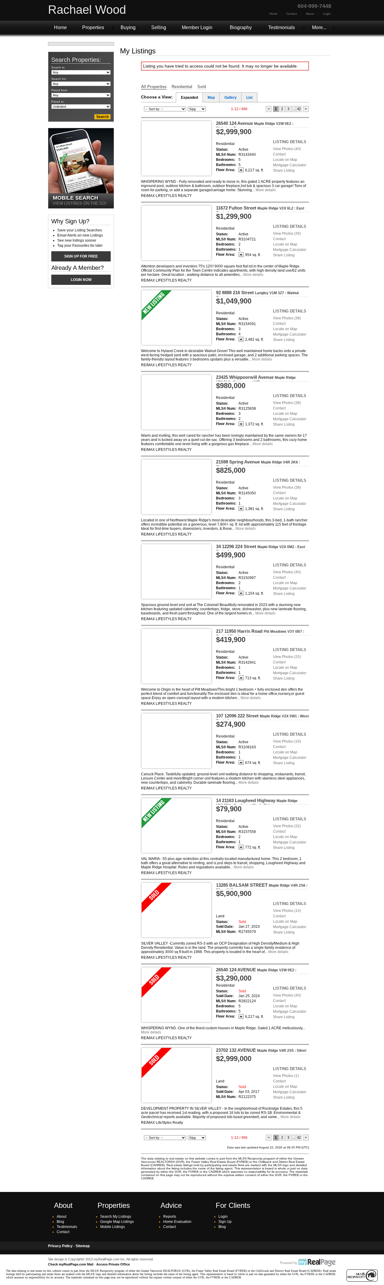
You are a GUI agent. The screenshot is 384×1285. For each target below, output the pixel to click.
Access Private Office (113, 1264)
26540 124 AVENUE (256, 972)
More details (266, 190)
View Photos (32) (287, 826)
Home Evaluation (177, 1222)
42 (299, 109)
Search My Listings (115, 1216)
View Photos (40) (287, 149)
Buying (128, 27)
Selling (158, 27)
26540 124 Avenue (254, 125)
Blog (60, 1222)
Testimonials (281, 27)
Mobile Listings (112, 1227)
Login (327, 13)
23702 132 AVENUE (261, 1052)
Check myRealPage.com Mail (70, 1264)
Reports (169, 1216)
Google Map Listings (117, 1222)
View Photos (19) (287, 741)
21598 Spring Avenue (258, 464)
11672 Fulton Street (260, 210)
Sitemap (83, 1246)
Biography (241, 27)
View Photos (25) (287, 657)
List (249, 97)
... (294, 109)
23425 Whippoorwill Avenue (256, 379)
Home (273, 13)
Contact (291, 13)
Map (211, 97)
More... (319, 27)
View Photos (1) (286, 1076)
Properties (93, 27)
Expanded (189, 97)
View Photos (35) (287, 233)
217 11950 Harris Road (260, 633)
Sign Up (225, 1222)
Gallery (230, 97)
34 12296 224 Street (260, 549)
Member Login (197, 27)
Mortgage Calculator (289, 165)
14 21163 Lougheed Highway (257, 802)
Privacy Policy (60, 1246)
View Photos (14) (287, 911)
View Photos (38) (287, 318)
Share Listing (284, 170)
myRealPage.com (308, 1263)
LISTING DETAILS (289, 142)
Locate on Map (285, 160)
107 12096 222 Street (262, 718)
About (310, 13)
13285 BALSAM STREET (262, 887)
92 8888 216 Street (257, 295)
